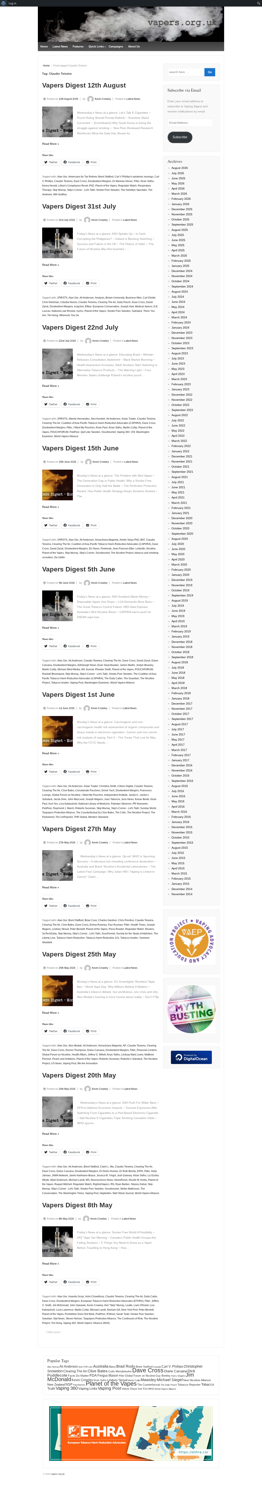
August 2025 (180, 229)
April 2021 (178, 497)
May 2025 (178, 245)
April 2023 (178, 374)
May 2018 (178, 677)
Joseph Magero (94, 799)
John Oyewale (78, 1305)
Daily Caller (150, 1296)
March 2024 (179, 317)
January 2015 (180, 883)
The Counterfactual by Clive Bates (95, 812)
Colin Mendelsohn (120, 1371)
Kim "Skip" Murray (114, 1305)
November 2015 (182, 832)
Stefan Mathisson (129, 1188)
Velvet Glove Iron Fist (135, 1388)
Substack (137, 311)
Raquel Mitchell (63, 1184)
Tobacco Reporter (189, 1384)
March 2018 (179, 688)
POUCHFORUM (59, 432)
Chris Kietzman (50, 302)
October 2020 (180, 528)
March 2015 (179, 873)
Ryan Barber (122, 1184)
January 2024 (180, 327)
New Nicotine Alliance (197, 1380)
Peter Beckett (77, 929)
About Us (134, 46)
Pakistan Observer (121, 803)
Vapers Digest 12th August (84, 85)
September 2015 (182, 842)
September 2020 (182, 533)
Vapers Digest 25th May (79, 954)
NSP (69, 1384)
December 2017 (182, 703)
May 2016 (178, 801)
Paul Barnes (79, 1385)
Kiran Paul (101, 427)
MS (87, 1179)
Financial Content (146, 1050)
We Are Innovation (87, 1063)
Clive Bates (67, 790)
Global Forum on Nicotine (66, 795)
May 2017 (178, 739)
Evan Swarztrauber (108, 665)
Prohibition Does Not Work (79, 1314)
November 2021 (182, 461)
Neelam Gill (113, 1309)
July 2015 (178, 852)
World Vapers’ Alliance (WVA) (93, 1323)
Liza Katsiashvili (68, 803)
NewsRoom (121, 1179)
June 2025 (178, 240)
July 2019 (178, 605)
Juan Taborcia (112, 799)
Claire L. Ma (107, 1166)
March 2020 (179, 564)
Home (44, 46)
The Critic (120, 812)
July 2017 (178, 729)
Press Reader (116, 929)
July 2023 (178, 358)
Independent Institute (116, 795)
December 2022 (182, 394)
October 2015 (180, 837)
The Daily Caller (113, 678)
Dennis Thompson (76, 1050)
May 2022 (178, 430)
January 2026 (180, 204)
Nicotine (151, 548)
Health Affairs (79, 1054)
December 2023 (182, 332)
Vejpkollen (105, 1193)
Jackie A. (134, 795)
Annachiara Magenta (106, 539)
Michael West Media (69, 669)
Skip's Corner (86, 552)
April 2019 (178, 621)
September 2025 (182, 224)
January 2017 (180, 760)
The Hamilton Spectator (134, 190)
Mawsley (148, 1380)
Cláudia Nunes (68, 302)
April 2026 (178, 188)
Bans (112, 1366)
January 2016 (180, 822)
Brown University (115, 297)
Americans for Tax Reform (82, 176)
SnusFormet (108, 933)
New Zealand (56, 1384)
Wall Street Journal (123, 1193)
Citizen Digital (125, 786)
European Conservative (106, 306)
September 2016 (182, 780)
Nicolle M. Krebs (138, 1179)
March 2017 (179, 750)
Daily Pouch (124, 302)
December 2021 (182, 456)
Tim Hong (52, 315)
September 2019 (182, 595)
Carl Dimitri (149, 297)
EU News (94, 548)
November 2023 (182, 338)
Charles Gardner (107, 920)
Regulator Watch (127, 185)
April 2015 (178, 868)
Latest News (60, 46)
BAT (142, 539)
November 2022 (182, 399)
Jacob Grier (60, 799)
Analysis (99, 297)
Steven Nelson (74, 1318)
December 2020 (182, 518)
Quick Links (96, 46)
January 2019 (180, 636)
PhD (91, 185)
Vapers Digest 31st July (79, 206)
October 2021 (180, 466)
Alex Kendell (98, 418)
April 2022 (178, 435)
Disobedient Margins (99, 181)
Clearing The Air (107, 302)
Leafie (128, 1305)
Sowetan (47, 1318)
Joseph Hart (127, 306)
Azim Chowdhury (94, 1296)
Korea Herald (49, 185)
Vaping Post (76, 682)
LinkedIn (140, 548)
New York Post (129, 1309)
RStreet (111, 1314)
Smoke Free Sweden (108, 190)
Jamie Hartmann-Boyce (82, 1175)
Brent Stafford (105, 176)
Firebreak (106, 548)
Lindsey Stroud (60, 929)
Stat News (58, 1318)
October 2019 (180, 590)
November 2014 (182, 894)
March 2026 (179, 193)
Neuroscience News (102, 1179)
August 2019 (180, 600)
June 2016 (178, 796)
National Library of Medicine (94, 803)
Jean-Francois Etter (123, 548)
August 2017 (180, 724)
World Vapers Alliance (66, 436)
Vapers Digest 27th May (79, 829)
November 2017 (182, 708)
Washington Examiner (97, 682)
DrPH (140, 1171)
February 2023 (181, 384)
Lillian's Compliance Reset (73, 185)
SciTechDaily (49, 933)
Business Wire (134, 297)
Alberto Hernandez (79, 418)
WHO (151, 1388)
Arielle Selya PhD (129, 539)
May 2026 (178, 183)
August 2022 (180, 415)
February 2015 (181, 878)
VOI (133, 432)
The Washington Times (71, 1193)
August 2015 (180, 847)
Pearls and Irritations (63, 1058)
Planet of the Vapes (106, 185)
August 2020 (180, 538)
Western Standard (98, 817)
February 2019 (181, 631)
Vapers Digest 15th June (80, 448)
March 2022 (179, 440)
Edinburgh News (87, 665)
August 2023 (180, 353)
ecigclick (79, 306)
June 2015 (178, 858)
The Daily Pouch (168, 1385)
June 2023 (178, 363)
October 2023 (180, 343)
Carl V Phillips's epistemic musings (134, 176)
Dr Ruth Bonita (127, 1171)
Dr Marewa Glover (122, 181)
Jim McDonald (61, 1305)
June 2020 (178, 549)
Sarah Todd (122, 1314)
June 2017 (178, 734)
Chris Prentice (126, 920)
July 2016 (178, 791)
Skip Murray (59, 190)
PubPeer (74, 432)
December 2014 (182, 889)
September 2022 (182, 410)
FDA (93, 1375)
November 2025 (182, 214)
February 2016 (181, 816)
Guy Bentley (163, 1375)
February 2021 (181, 508)
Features (78, 46)
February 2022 (181, 446)
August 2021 (180, 477)
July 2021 (178, 482)
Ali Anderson (87, 297)
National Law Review (63, 311)
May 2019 (178, 616)
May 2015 (178, 863)
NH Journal (87, 669)
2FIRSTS (62, 297)
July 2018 (178, 667)
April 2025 (178, 250)
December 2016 (182, 765)
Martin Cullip (130, 427)
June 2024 (178, 301)
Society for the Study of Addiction (134, 933)
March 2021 (179, 502)
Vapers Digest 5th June (78, 569)
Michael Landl (77, 1179)
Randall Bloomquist (53, 673)
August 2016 (180, 786)
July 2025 (178, 235)
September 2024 (182, 286)
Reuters (149, 929)
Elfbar (88, 306)
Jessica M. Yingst (106, 1175)
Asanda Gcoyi (76, 1296)
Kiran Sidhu (147, 181)
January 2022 (180, 451)
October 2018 (180, 652)
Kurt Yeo (53, 803)
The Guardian (131, 678)
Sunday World (148, 808)
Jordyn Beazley (144, 665)
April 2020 (178, 559)
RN (112, 1184)
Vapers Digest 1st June (78, 694)
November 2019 (182, 585)
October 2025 (180, 219)
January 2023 (180, 389)
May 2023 (178, 368)
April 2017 (178, 744)
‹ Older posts (53, 1332)
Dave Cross (80, 181)
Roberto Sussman (85, 808)
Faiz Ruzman (115, 924)
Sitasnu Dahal (139, 1184)
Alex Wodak (75, 1045)
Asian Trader (129, 418)
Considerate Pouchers (87, 790)
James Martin (127, 665)
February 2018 (181, 693)
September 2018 (182, 657)
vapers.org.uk (57, 1474)
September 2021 (182, 471)
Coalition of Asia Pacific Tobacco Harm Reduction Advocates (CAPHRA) (101, 423)
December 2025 (182, 209)
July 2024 (178, 296)
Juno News (127, 799)
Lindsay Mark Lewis (132, 1054)
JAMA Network (60, 1175)
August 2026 (180, 167)
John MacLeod (76, 799)
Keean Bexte (142, 799)
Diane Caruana (95, 1050)
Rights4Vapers (101, 1184)
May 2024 (178, 307)
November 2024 (182, 276)
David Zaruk (56, 548)
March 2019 (179, 626)
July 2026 (178, 173)
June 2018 (178, 672)
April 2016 (178, 806)
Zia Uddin (59, 557)
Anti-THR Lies (86, 1367)
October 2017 (180, 713)
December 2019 (182, 579)
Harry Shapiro (178, 1376)
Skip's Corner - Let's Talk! (81, 190)
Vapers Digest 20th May (79, 1075)
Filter (136, 181)
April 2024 (178, 312)
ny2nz (80, 311)
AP (124, 1045)
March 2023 (179, 379)
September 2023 (182, 348)
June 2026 (178, 178)
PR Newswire (140, 803)
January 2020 (180, 574)
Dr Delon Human (108, 1171)
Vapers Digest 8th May (77, 1205)
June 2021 (178, 487)
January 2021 (180, 513)
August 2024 (180, 291)
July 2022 (178, 420)
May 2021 (178, 492)
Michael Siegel (170, 1380)
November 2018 (182, 647)
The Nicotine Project (122, 552)
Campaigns (116, 46)
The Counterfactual (148, 1384)
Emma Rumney (98, 924)
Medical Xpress (143, 306)
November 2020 (182, 523)
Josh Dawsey (124, 1175)
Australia (100, 1366)
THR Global (80, 817)
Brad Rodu (125, 1366)
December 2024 (182, 271)
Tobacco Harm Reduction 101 (102, 937)
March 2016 (179, 811)
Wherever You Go (69, 315)
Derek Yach (108, 790)
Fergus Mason (107, 1375)
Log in (12, 3)
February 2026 (181, 198)
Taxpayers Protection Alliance (58, 812)
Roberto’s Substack (131, 1058)
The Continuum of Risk (130, 1318)
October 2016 (180, 775)
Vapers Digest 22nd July (80, 327)
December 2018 (182, 641)
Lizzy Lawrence (64, 1309)
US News (56, 1063)
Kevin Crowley (103, 99)
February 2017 (181, 755)
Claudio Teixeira (63, 181)
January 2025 (180, 265)
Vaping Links (87, 1388)
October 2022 (180, 404)
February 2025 (181, 260)
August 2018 (180, 662)
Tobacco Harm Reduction (70, 937)
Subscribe (180, 137)
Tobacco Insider (60, 682)
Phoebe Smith (103, 669)
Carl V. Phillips (172, 1366)
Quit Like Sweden (90, 432)
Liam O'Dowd (141, 1305)
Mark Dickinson (59, 1179)
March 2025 (179, 255)
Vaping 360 (123, 432)
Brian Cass (91, 920)
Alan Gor (62, 176)
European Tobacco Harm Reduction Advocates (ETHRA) (112, 1301)
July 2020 (178, 543)
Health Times (138, 924)
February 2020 (181, 569)
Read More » (50, 143)
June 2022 (178, 425)
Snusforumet (109, 432)
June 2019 (178, 610)
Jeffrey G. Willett (97, 1054)
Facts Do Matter (78, 1375)
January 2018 (180, 698)
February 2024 (181, 322)
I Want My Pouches (84, 427)
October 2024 (180, 281)
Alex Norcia (53, 1367)
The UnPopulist (64, 817)
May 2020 (178, 554)
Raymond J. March (63, 808)
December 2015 (182, 827)
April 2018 (178, 683)
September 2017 (182, 719)
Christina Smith (107, 786)
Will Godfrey (60, 194)
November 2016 (182, 770)
